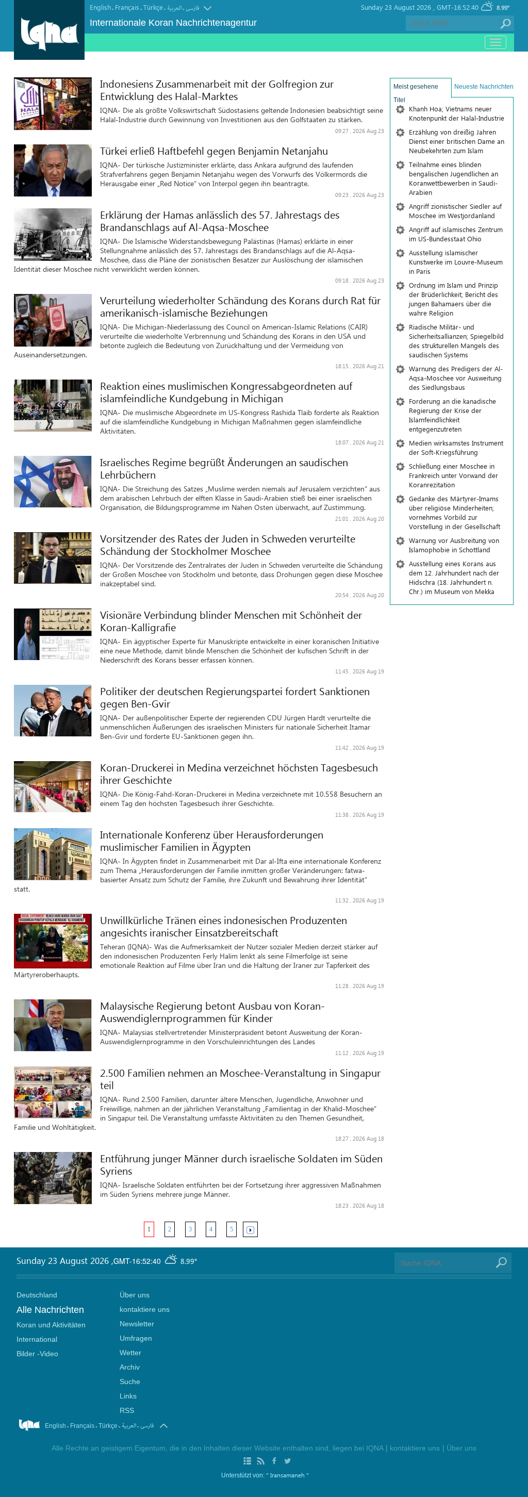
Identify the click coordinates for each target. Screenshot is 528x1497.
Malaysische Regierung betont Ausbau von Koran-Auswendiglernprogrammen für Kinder (212, 1011)
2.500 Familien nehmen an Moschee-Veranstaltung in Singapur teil (240, 1078)
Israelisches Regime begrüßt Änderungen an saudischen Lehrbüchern (224, 468)
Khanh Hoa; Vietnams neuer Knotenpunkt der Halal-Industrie (456, 113)
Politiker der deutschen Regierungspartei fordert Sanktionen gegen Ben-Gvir (235, 697)
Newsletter (137, 1324)
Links (128, 1396)
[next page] (250, 1229)
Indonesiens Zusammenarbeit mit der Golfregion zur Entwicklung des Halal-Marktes (217, 89)
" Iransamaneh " (287, 1475)
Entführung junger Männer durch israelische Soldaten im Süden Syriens (241, 1164)
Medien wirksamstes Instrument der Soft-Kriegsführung (456, 447)
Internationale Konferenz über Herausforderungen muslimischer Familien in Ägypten (211, 840)
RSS (127, 1410)
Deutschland (36, 1295)
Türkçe (153, 7)
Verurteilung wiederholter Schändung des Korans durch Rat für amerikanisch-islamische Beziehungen (240, 306)
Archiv (130, 1367)
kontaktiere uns (145, 1309)
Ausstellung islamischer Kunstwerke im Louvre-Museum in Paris (456, 261)
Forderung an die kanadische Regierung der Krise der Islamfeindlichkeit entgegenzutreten (452, 415)
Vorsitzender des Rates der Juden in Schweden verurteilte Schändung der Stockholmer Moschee (227, 544)
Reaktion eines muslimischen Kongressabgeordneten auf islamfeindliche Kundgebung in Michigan (226, 392)
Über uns (135, 1295)
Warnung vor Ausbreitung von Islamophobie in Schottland (454, 545)
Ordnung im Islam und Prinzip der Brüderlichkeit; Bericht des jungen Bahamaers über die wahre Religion (453, 299)
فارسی (192, 8)
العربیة (174, 8)
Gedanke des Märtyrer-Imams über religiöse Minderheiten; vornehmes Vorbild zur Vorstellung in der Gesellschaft (454, 512)
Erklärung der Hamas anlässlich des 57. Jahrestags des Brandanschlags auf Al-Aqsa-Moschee (219, 220)
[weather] (171, 1261)
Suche (130, 1381)
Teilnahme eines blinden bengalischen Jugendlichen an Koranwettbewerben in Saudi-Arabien (453, 178)
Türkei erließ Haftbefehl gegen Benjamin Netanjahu (214, 150)
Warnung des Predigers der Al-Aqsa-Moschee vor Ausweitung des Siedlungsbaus (456, 377)
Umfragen (136, 1338)
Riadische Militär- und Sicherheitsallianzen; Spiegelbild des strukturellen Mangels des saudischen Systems (456, 340)
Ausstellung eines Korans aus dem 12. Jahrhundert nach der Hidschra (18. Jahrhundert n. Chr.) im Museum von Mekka (454, 577)
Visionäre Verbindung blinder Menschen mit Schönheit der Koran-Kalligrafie (231, 620)
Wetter (130, 1352)
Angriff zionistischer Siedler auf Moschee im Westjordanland (455, 211)
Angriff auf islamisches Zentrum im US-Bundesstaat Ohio (456, 234)
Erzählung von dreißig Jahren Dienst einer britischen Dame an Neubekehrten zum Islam (456, 141)
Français (127, 7)
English (100, 7)
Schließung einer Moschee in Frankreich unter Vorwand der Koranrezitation (453, 475)
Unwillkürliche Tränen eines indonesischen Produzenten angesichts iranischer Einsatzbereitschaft (223, 926)
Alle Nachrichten (50, 1310)
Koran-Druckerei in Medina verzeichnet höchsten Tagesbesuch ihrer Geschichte (239, 773)
